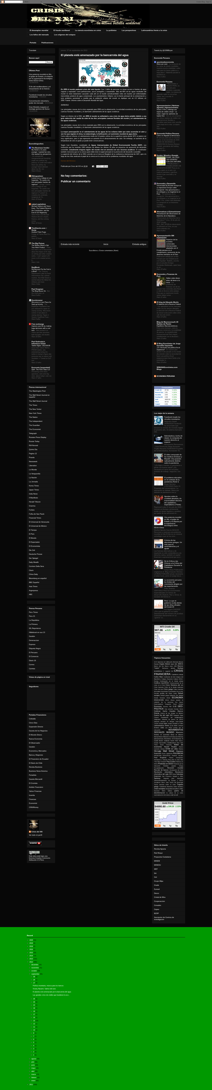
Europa (181, 704)
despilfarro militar (178, 788)
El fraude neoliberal (61, 30)
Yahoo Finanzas (35, 791)
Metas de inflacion (177, 734)
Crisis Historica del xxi (174, 685)
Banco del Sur (159, 666)
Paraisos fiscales (177, 755)
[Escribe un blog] (100, 166)
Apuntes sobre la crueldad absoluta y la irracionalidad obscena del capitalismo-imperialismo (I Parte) (173, 500)
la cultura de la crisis (174, 793)
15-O (155, 662)
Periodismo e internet (160, 759)
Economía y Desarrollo (166, 183)
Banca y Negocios (36, 755)
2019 (31, 943)
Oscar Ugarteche (167, 753)
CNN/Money (33, 807)
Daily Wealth (34, 562)
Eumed (157, 889)
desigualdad (169, 788)
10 (34, 1030)
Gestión (32, 636)
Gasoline (158, 395)
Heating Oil (159, 397)
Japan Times (34, 490)
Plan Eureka (171, 762)
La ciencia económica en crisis (88, 30)
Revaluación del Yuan (176, 770)
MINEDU (157, 865)
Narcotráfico (162, 742)
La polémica (111, 30)
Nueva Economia (35, 739)
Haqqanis (176, 715)
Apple (172, 664)
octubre (34, 971)
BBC (176, 664)
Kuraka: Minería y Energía (167, 155)
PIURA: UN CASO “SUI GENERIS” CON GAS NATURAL (173, 159)
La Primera (33, 624)
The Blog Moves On (39, 291)
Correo (31, 664)
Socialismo (157, 782)
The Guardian (34, 425)
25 (34, 1002)
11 (34, 1027)
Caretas (32, 669)
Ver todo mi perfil (35, 835)
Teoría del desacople (176, 782)
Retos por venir (162, 64)
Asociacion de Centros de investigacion (164, 918)
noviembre (35, 968)
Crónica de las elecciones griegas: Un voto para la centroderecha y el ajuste (173, 544)
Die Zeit (32, 550)
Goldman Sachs (160, 711)
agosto (34, 1059)
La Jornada (33, 482)
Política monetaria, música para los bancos (48, 986)
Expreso (32, 644)
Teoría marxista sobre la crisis (165, 784)
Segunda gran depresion (173, 778)
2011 (31, 1084)
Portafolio (32, 775)
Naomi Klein (174, 740)
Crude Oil (158, 390)
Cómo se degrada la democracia (168, 135)
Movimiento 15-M (169, 738)
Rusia (174, 774)
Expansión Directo (36, 727)
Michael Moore (158, 736)
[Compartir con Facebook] (104, 166)
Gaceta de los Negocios (38, 731)
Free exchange (38, 324)
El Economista (34, 546)
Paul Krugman (37, 289)
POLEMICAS (178, 753)
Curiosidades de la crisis (175, 691)
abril (33, 1071)
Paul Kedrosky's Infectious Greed (39, 343)
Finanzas (32, 799)
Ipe (155, 873)
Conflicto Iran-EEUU (161, 683)
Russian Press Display (37, 437)
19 (34, 1008)
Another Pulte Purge (39, 232)
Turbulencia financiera (166, 786)
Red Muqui (158, 853)
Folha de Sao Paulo (36, 514)
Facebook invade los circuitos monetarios (172, 418)
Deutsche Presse (35, 554)
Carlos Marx (158, 677)
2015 (31, 953)
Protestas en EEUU (165, 764)
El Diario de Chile (35, 763)
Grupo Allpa (158, 881)
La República (34, 620)
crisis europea (159, 789)
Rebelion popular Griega (173, 766)
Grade (156, 885)
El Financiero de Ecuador (39, 759)
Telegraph (33, 433)
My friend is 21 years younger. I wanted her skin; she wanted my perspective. (42, 152)
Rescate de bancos (161, 770)
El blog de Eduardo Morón (168, 302)
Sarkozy (157, 778)
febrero (34, 1077)
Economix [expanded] (41, 367)
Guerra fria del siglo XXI (163, 715)
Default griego (164, 695)
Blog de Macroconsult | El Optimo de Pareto (167, 323)
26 (34, 999)
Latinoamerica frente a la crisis (165, 725)
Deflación (172, 695)
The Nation (33, 417)
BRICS (180, 664)
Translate (32, 50)
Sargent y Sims (178, 776)
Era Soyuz (179, 702)
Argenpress (33, 590)
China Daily (33, 574)
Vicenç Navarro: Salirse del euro (44, 989)
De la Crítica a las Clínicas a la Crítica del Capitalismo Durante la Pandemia (173, 564)
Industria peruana (160, 721)
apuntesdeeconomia (165, 62)
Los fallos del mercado (39, 35)
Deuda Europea (159, 698)
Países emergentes (176, 757)
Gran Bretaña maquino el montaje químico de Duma (39, 108)
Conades (157, 905)
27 (34, 983)
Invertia (32, 795)
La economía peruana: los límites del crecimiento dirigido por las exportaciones (173, 583)
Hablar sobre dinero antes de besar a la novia (173, 280)
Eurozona (158, 706)
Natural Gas (159, 392)
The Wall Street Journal (38, 401)
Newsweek (33, 461)
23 (34, 1005)
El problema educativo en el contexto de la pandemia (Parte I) (173, 480)
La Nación (33, 478)
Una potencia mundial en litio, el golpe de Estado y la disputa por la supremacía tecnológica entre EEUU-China (41, 77)
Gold (156, 399)
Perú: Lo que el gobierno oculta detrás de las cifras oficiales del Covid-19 (173, 604)
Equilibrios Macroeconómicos (167, 326)
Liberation (33, 466)
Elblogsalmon (37, 176)
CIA (172, 671)
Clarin (31, 570)
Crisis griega (168, 689)
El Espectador (34, 542)
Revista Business (35, 767)
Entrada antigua (139, 244)
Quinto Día (33, 449)
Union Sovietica (178, 786)
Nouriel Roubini (170, 747)
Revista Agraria (160, 849)
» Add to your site (175, 406)
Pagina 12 (33, 453)
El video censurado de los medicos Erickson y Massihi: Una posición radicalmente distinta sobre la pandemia (173, 459)
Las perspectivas (129, 30)
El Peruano (33, 652)
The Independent (35, 421)
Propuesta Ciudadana (162, 857)
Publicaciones (47, 43)
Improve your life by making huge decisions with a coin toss (41, 328)
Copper (157, 404)
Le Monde (33, 470)
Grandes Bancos (176, 711)
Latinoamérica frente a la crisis (154, 30)
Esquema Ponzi (170, 704)
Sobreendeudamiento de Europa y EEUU (168, 780)
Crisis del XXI (36, 832)
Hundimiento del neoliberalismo (172, 717)
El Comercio (33, 656)
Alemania (175, 662)
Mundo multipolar (164, 740)
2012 (31, 962)
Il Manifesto (33, 498)
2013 (31, 959)
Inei (155, 877)
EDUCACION (159, 700)
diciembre (35, 965)
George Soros (178, 709)
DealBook (36, 267)
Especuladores (158, 704)
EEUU (167, 700)
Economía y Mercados (37, 751)
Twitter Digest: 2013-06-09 (41, 346)
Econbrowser (37, 300)
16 (34, 1017)
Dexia (168, 698)
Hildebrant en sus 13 (37, 632)
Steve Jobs (165, 782)
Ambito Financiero (36, 787)
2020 (31, 940)
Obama (181, 749)
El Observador (34, 743)
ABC (30, 594)
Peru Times (33, 612)
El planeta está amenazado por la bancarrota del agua (52, 992)
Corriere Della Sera (36, 566)
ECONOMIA (177, 697)
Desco (156, 893)
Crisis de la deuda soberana (173, 687)
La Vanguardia (34, 474)
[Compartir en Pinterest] (107, 166)
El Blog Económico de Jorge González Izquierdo (168, 345)
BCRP (156, 913)
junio (33, 1065)
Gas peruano (169, 709)
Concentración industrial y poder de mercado (39, 102)
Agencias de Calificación (165, 662)
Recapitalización (159, 768)
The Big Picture (38, 243)
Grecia (156, 713)
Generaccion (34, 640)
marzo (33, 1074)
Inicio (106, 244)
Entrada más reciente (70, 244)
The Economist (35, 429)
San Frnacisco (167, 776)
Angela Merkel (164, 664)
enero (33, 1081)
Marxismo (179, 732)
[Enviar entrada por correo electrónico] (93, 166)
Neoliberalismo (171, 742)
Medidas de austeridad (161, 734)
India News (33, 494)
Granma (32, 506)
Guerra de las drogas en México (171, 713)
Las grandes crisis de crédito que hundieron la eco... (51, 995)
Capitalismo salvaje (177, 674)
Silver (157, 402)
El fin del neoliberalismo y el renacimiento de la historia (40, 88)
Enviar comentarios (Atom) (108, 250)
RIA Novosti (33, 445)
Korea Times (34, 486)
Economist (33, 803)
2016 (31, 949)
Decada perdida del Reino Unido (165, 693)
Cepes (156, 909)
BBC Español (34, 582)
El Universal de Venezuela (39, 522)
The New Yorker (35, 409)
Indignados (157, 719)
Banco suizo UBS (171, 666)
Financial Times (35, 518)
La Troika (180, 723)
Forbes (31, 510)
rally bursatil (174, 795)
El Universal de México (38, 526)
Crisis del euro (158, 689)
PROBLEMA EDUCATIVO (162, 755)
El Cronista (33, 783)
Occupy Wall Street (164, 751)
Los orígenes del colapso (64, 35)
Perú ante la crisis (174, 759)
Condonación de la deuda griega (171, 681)
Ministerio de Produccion (170, 736)
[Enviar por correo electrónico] (97, 166)
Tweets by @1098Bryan (163, 50)
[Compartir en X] (102, 166)
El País (31, 534)
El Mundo (32, 538)
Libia (162, 728)
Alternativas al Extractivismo (169, 212)
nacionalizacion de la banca (162, 795)
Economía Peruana (164, 82)
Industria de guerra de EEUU (172, 719)
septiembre (35, 974)
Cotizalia (32, 719)
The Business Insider (40, 148)
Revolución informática (163, 772)
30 (34, 977)
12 (34, 1024)
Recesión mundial (175, 768)
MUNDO (170, 732)
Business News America (38, 771)
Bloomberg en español (37, 578)
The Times (33, 405)
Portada (33, 43)
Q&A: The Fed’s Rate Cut (41, 369)
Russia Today (34, 441)
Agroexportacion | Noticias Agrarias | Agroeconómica (168, 106)
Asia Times (33, 586)
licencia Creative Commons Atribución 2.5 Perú (39, 859)
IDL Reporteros (35, 628)
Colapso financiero (167, 679)
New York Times (35, 413)
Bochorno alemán (168, 668)
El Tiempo (33, 530)
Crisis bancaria (159, 687)
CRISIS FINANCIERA (168, 672)
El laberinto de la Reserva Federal (169, 304)
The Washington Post (37, 391)
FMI (170, 706)
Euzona (165, 706)
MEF (156, 869)
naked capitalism (39, 204)
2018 (31, 946)
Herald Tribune (34, 502)
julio (33, 1062)
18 (34, 1011)
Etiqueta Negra (35, 648)
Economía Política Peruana (168, 133)
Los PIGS (168, 727)
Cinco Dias (33, 723)
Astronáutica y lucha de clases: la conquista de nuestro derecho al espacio (173, 439)
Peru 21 (32, 616)
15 (34, 1021)
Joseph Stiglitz (163, 723)
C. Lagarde (166, 671)
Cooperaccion (159, 901)
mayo (33, 1068)
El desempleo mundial (39, 30)
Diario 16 (32, 660)
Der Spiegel (33, 558)
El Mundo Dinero (35, 735)
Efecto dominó (175, 700)
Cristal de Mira (159, 897)
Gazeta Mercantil (35, 779)
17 (34, 1014)
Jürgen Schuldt (172, 723)
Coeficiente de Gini (169, 677)
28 (34, 980)
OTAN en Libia (172, 749)
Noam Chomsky (166, 744)
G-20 (174, 706)
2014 (31, 956)
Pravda (31, 457)
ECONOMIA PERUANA (166, 376)
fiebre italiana (167, 791)
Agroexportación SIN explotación (165, 237)
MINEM (157, 861)
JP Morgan (170, 721)
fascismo (156, 791)
